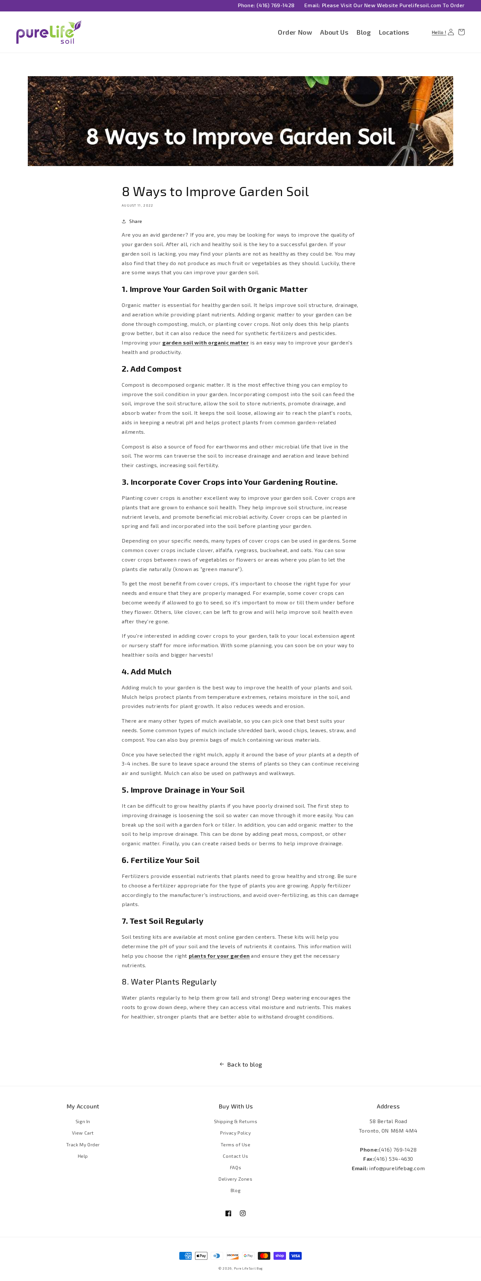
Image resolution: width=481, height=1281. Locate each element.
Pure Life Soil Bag (248, 1268)
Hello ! (439, 32)
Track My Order (83, 1144)
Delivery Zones (235, 1179)
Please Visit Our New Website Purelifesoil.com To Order (393, 5)
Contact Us (235, 1156)
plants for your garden (219, 955)
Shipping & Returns (236, 1121)
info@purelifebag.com (397, 1168)
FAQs (235, 1167)
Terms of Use (235, 1144)
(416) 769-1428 (275, 5)
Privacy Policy (235, 1133)
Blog (235, 1190)
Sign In (83, 1121)
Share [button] (135, 221)
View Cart (83, 1133)
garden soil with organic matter (205, 342)
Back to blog (244, 1064)
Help (83, 1156)
